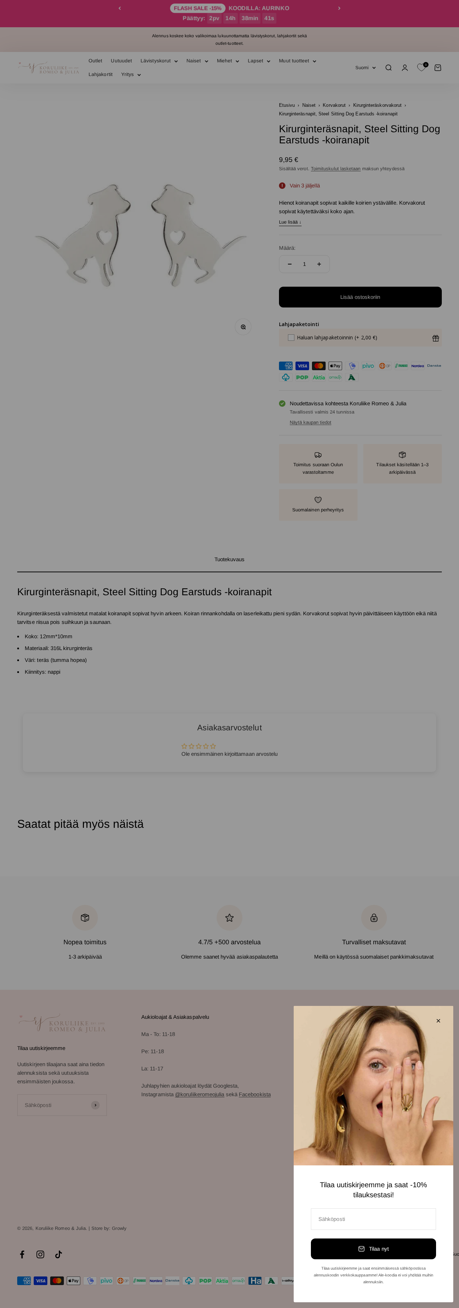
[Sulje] (438, 1020)
